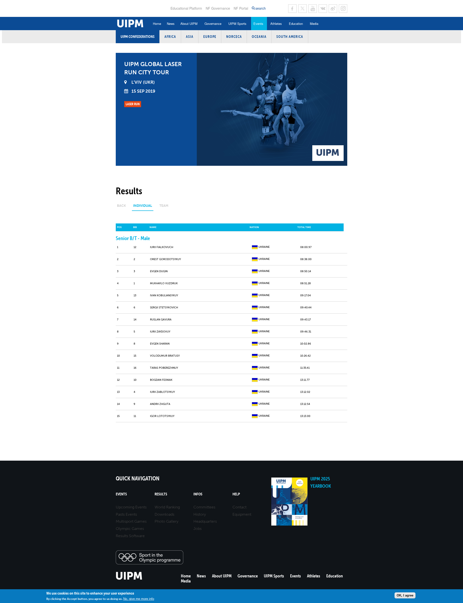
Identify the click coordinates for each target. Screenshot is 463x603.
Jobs (197, 528)
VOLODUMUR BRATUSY (165, 355)
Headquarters (205, 521)
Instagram (343, 8)
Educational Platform (186, 8)
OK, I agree (405, 595)
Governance (212, 23)
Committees (204, 507)
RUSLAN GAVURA (160, 319)
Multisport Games (131, 521)
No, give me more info (138, 599)
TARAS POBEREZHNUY (164, 367)
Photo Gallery (166, 521)
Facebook (292, 8)
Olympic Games (130, 528)
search (260, 8)
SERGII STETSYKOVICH (164, 307)
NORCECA (234, 36)
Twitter (302, 8)
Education (296, 23)
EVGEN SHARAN (160, 343)
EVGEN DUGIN (159, 271)
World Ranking (167, 507)
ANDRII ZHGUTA (160, 404)
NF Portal (241, 8)
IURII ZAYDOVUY (160, 331)
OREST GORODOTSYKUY (165, 259)
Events (258, 23)
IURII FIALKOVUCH (161, 247)
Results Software (130, 536)
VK (323, 8)
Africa (170, 36)
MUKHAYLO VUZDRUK (164, 283)
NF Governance (218, 8)
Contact (239, 507)
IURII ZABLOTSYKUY (162, 392)
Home (157, 23)
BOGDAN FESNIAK (161, 379)
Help (236, 494)
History (199, 514)
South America (289, 36)
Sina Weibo (333, 8)
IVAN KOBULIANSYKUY (164, 295)
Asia (189, 36)
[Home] (129, 579)
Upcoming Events (131, 507)
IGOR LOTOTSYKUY (162, 416)
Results (161, 494)
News (171, 23)
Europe (209, 36)
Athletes (276, 23)
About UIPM (188, 23)
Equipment (241, 514)
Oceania (259, 36)
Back (121, 206)
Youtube (312, 8)
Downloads (164, 514)
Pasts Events (126, 514)
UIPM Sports (237, 23)
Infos (197, 494)
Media (314, 23)
